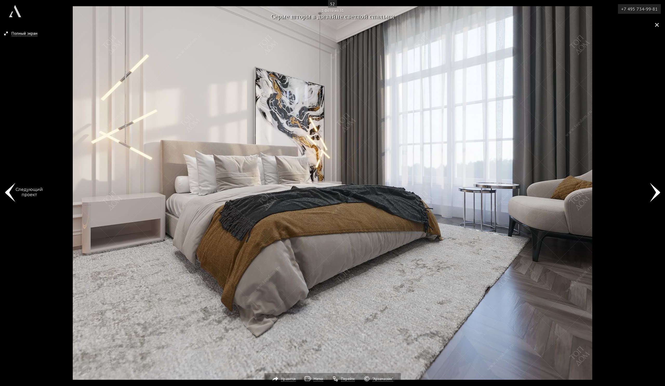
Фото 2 (655, 193)
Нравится (288, 378)
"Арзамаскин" (383, 378)
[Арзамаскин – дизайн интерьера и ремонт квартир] (15, 9)
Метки (318, 378)
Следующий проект (29, 192)
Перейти (348, 378)
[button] (23, 34)
